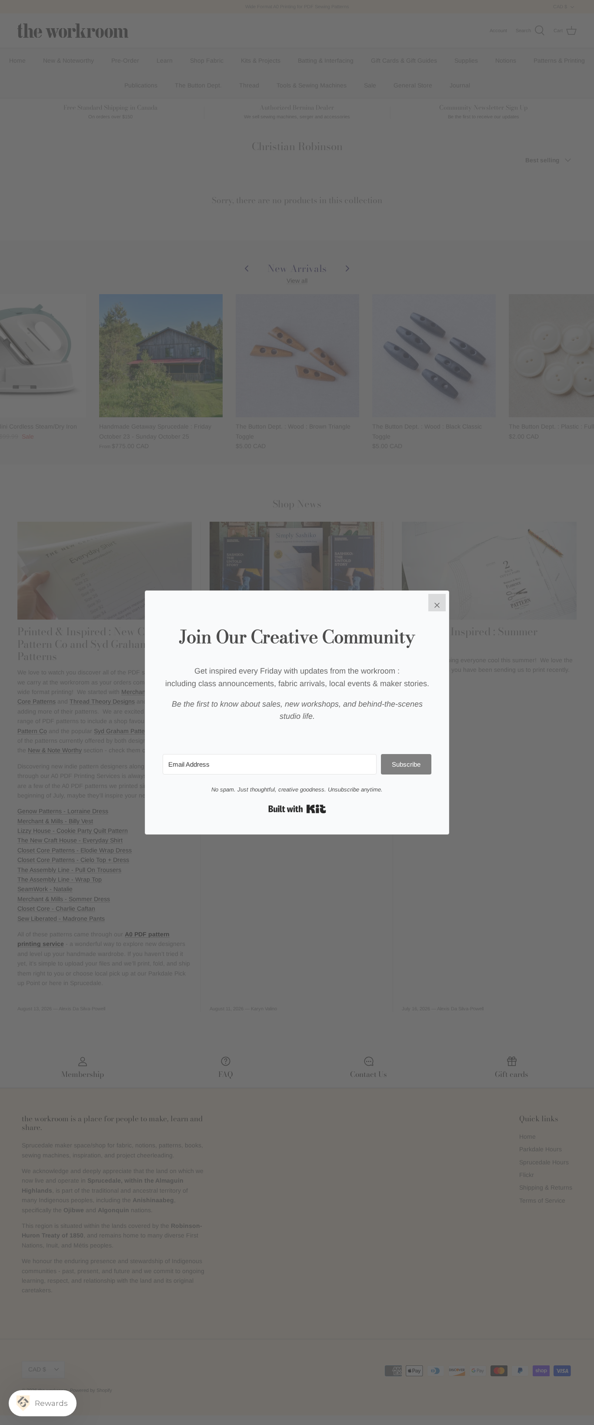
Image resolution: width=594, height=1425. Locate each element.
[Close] (437, 602)
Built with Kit (297, 809)
